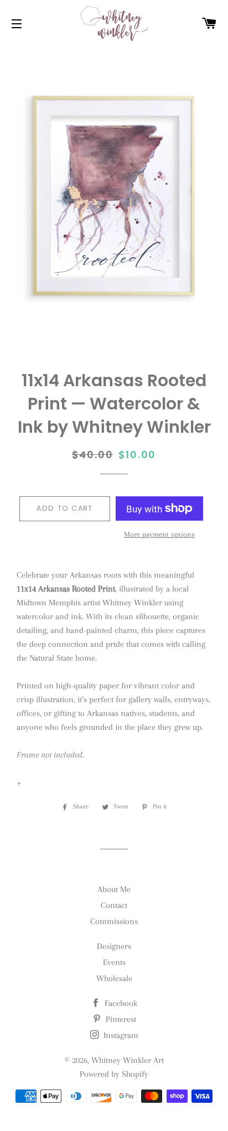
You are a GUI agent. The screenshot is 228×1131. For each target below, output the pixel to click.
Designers (114, 946)
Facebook (119, 1003)
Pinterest (119, 1019)
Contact (114, 905)
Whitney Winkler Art (127, 1060)
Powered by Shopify (114, 1074)
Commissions (114, 921)
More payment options (159, 534)
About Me (114, 889)
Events (114, 962)
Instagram (119, 1035)
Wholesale (114, 978)
